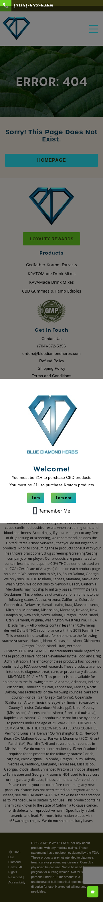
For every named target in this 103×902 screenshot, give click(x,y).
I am (36, 498)
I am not (64, 498)
